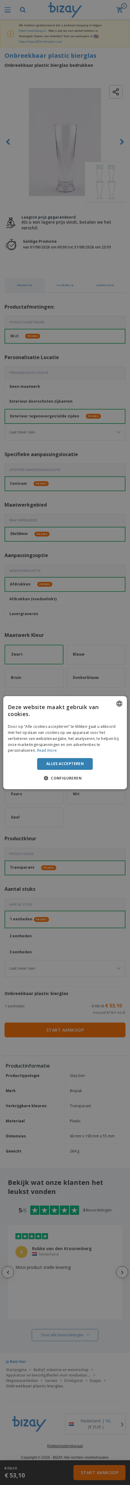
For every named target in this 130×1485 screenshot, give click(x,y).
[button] (65, 778)
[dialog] (65, 742)
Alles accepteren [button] (65, 763)
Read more (47, 750)
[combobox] (119, 703)
